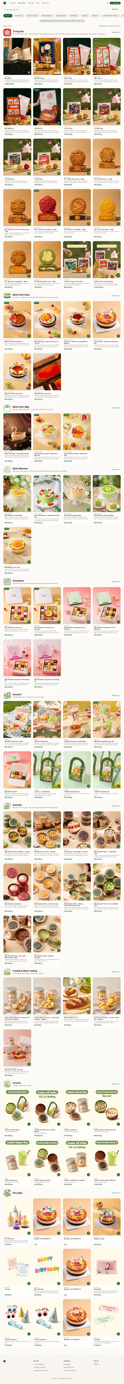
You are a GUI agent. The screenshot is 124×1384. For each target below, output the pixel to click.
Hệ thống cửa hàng (39, 1367)
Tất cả (8, 15)
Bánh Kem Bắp (47, 15)
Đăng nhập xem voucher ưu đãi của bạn (110, 26)
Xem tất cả (115, 32)
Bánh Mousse (62, 15)
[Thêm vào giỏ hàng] (29, 72)
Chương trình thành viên (40, 1370)
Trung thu (19, 15)
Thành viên (45, 3)
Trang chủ (12, 3)
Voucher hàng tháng (70, 1370)
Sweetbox (74, 15)
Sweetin (95, 15)
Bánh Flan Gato (32, 15)
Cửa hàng (31, 3)
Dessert (85, 15)
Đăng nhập (116, 3)
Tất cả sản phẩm (38, 1364)
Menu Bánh (21, 3)
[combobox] (116, 9)
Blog (37, 3)
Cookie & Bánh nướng (110, 15)
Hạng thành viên (68, 1367)
